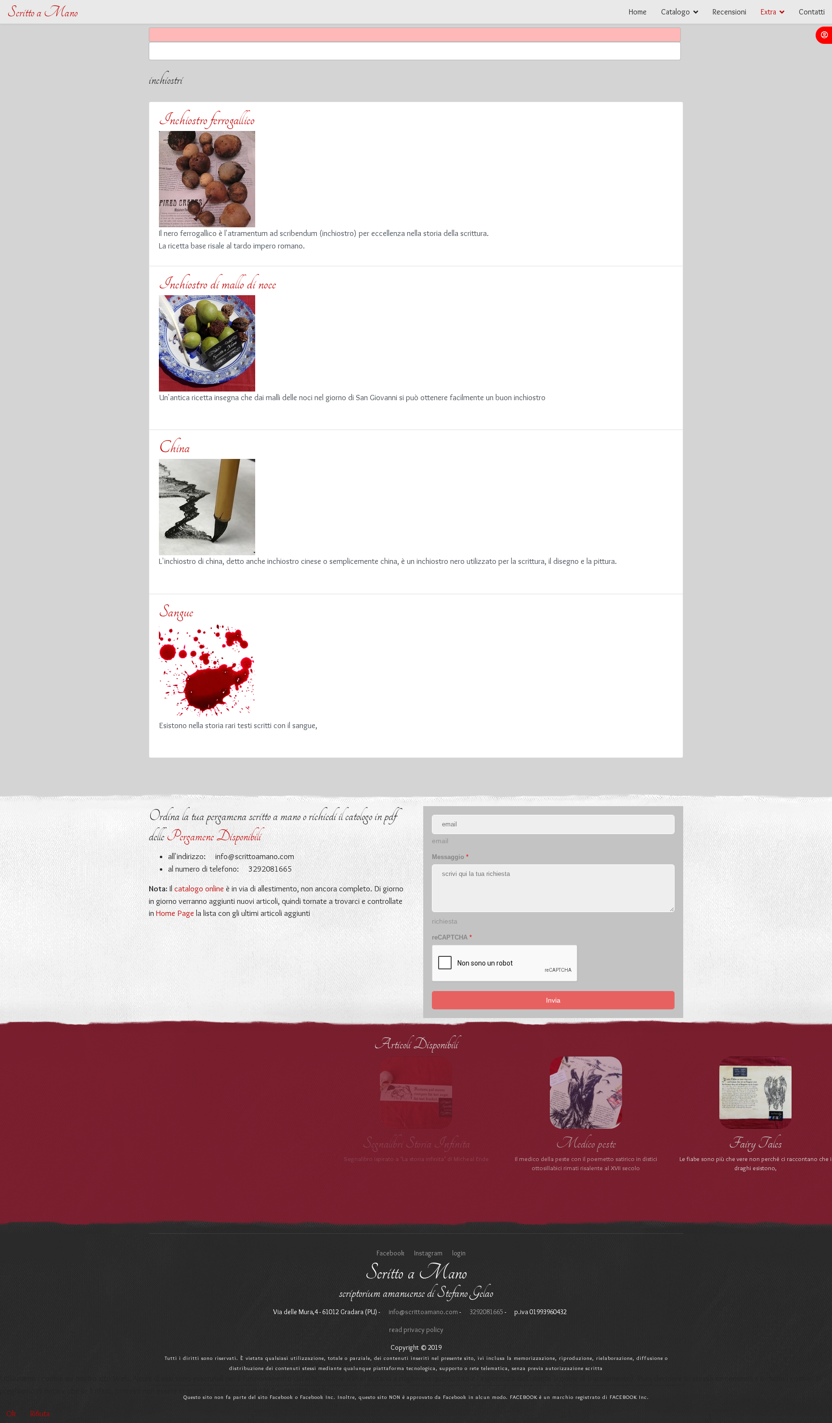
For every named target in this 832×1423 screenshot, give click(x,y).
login (459, 1253)
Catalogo (675, 11)
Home (638, 11)
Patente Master (416, 1143)
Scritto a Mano (42, 12)
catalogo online (199, 888)
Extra (768, 11)
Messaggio (450, 857)
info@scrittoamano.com (253, 856)
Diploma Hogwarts (76, 1143)
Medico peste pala (585, 1143)
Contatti (812, 11)
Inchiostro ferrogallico (207, 119)
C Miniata (246, 1143)
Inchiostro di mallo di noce (217, 283)
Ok (11, 1413)
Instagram (428, 1253)
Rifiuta (40, 1413)
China (174, 447)
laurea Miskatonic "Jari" (755, 1143)
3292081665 (485, 1311)
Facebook (390, 1253)
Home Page (175, 913)
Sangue (176, 611)
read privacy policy (416, 1329)
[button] (824, 35)
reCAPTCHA (452, 937)
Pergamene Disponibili (214, 836)
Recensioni (729, 11)
